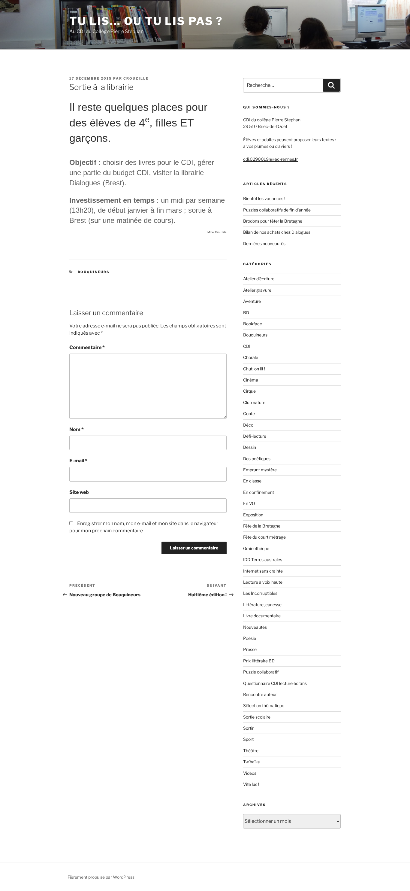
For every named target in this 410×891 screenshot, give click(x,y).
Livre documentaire (262, 615)
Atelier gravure (257, 290)
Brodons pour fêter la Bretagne (272, 221)
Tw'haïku (251, 761)
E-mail (78, 461)
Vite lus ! (251, 784)
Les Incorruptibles (260, 593)
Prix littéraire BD (259, 660)
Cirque (249, 391)
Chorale (250, 357)
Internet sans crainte (263, 570)
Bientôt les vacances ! (264, 198)
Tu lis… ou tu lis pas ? (146, 21)
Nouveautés (255, 627)
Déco (248, 424)
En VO (249, 503)
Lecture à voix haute (262, 582)
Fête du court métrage (264, 537)
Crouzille (136, 78)
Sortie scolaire (256, 716)
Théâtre (250, 750)
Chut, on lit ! (254, 368)
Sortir (248, 728)
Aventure (252, 301)
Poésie (249, 638)
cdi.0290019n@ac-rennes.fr (270, 159)
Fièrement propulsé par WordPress (101, 877)
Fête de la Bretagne (261, 525)
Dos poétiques (256, 458)
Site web (79, 492)
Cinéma (250, 379)
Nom (76, 429)
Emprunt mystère (260, 469)
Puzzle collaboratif (261, 671)
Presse (250, 649)
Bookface (252, 323)
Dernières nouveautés (264, 243)
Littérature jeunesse (262, 604)
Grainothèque (256, 548)
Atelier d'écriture (258, 278)
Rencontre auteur (260, 694)
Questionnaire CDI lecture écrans (275, 683)
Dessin (249, 447)
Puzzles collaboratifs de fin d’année (277, 209)
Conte (249, 413)
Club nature (254, 402)
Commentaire (87, 347)
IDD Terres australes (262, 559)
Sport (248, 739)
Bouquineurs (94, 272)
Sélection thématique (263, 705)
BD (246, 312)
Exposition (253, 514)
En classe (252, 480)
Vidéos (249, 773)
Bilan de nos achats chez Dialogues (276, 232)
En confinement (258, 492)
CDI (246, 346)
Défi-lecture (254, 436)
